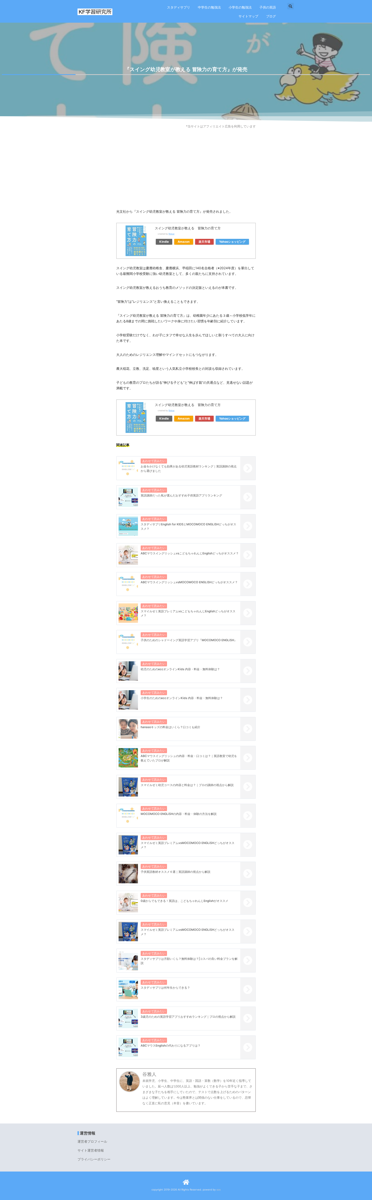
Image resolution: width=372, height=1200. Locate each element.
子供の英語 (267, 7)
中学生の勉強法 (209, 7)
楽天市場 (204, 241)
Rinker (172, 234)
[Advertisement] (186, 178)
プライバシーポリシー (94, 1159)
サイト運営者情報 (91, 1150)
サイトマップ (248, 16)
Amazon (184, 241)
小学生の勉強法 (240, 7)
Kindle (164, 241)
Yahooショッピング (232, 241)
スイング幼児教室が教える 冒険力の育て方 (188, 228)
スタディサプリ (178, 7)
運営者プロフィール (92, 1141)
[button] (290, 6)
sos (218, 1189)
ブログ (271, 16)
